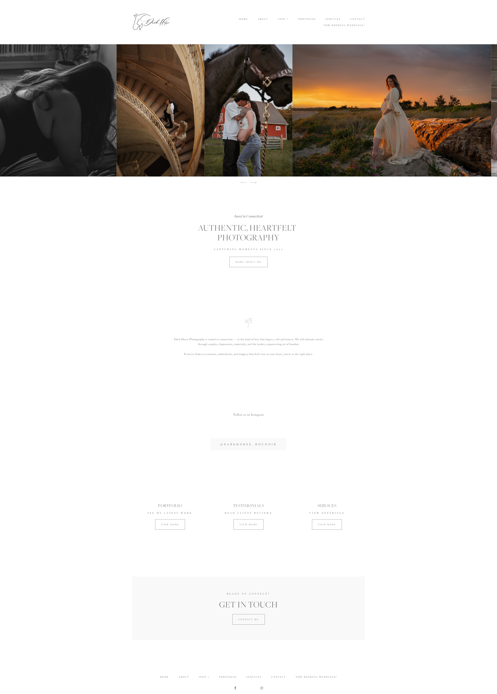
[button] (283, 19)
